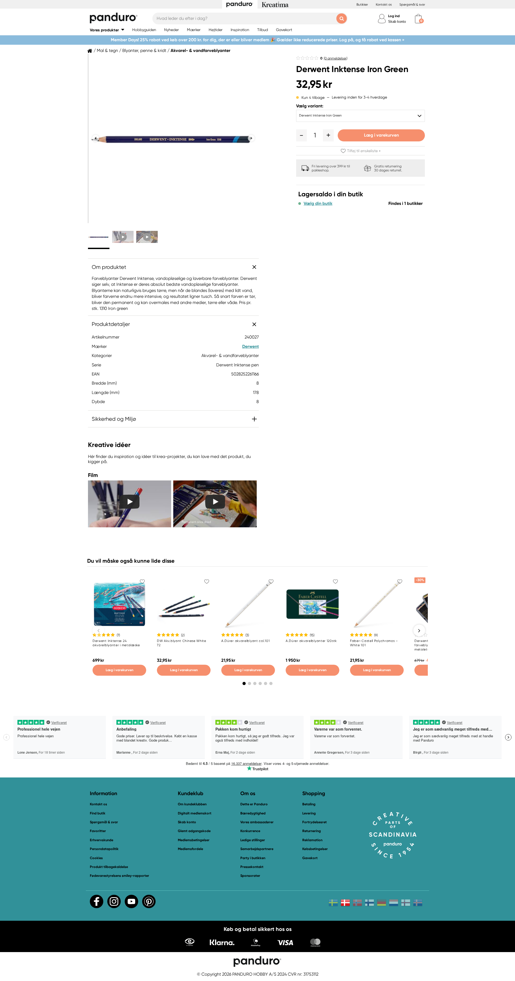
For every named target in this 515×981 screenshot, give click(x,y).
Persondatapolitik (104, 849)
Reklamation (312, 840)
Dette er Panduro (254, 804)
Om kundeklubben (192, 804)
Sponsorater (250, 876)
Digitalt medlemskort (194, 813)
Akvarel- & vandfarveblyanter (200, 50)
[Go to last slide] (95, 138)
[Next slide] (251, 138)
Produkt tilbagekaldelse (109, 867)
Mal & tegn (107, 50)
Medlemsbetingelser (193, 840)
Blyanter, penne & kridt (144, 50)
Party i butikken (252, 858)
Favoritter (98, 831)
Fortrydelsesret (314, 822)
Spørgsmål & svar (412, 4)
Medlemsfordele (190, 849)
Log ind (394, 16)
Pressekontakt (251, 867)
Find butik (97, 813)
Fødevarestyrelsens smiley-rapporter (119, 876)
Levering (309, 813)
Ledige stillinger (252, 840)
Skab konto (397, 22)
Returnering (311, 831)
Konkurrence (250, 831)
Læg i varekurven (381, 135)
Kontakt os (384, 4)
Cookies (96, 858)
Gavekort (310, 858)
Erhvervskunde (101, 840)
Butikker (362, 4)
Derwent (250, 346)
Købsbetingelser (315, 849)
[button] (107, 30)
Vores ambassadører (257, 822)
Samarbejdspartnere (256, 849)
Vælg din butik (318, 203)
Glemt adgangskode (194, 831)
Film (93, 475)
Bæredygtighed (253, 813)
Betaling (308, 804)
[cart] (418, 19)
